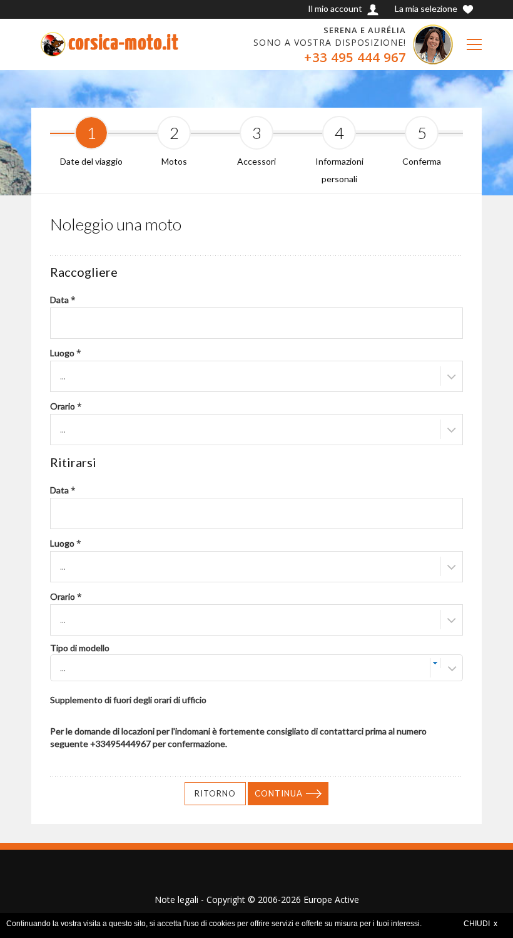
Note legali (176, 899)
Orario (66, 406)
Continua (279, 793)
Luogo (65, 353)
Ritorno (215, 793)
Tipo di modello (79, 647)
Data (63, 300)
